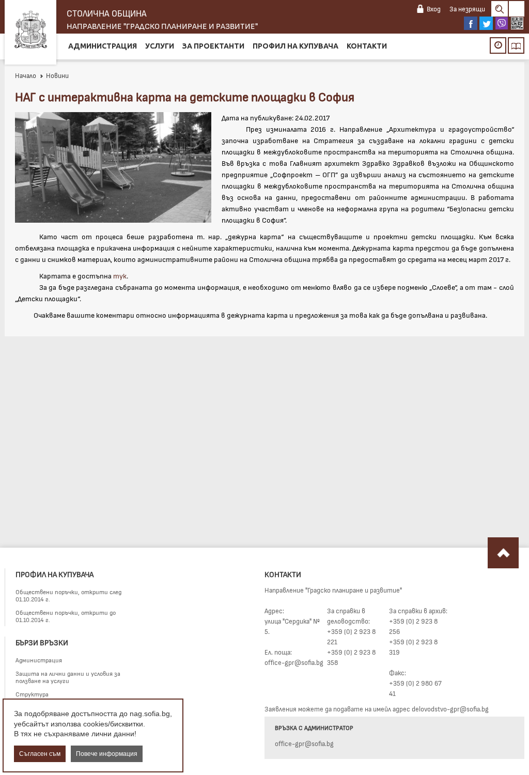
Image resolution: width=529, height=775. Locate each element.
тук (120, 275)
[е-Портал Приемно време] (498, 45)
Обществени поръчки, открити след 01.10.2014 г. (68, 595)
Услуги (159, 46)
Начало (25, 75)
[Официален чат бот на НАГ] (517, 23)
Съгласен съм (39, 753)
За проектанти (213, 46)
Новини (57, 75)
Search (499, 9)
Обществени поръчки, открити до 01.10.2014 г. (65, 616)
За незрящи (467, 9)
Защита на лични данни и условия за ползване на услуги (67, 677)
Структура (32, 694)
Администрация (102, 46)
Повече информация (106, 753)
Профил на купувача (295, 46)
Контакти (367, 46)
